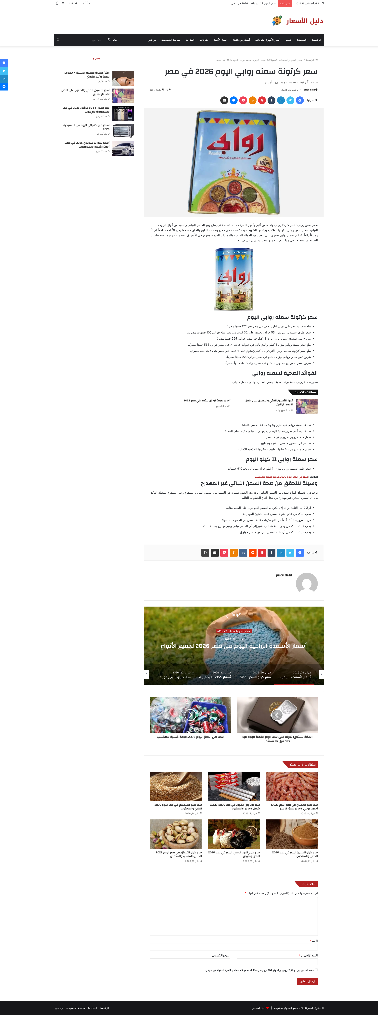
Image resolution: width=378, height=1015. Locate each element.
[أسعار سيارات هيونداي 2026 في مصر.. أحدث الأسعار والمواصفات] (123, 148)
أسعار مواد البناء (241, 40)
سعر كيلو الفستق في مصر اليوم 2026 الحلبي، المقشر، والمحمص (179, 854)
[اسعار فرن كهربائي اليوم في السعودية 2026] (123, 131)
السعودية (302, 40)
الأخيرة (97, 58)
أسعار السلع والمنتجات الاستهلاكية (285, 59)
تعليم (288, 40)
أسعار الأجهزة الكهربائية (267, 40)
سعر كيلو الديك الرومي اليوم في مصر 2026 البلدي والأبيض (234, 854)
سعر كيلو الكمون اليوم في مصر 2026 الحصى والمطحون (295, 854)
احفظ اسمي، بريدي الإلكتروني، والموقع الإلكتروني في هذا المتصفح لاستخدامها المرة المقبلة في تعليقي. (259, 970)
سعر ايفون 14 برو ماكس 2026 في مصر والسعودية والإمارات (242, 3)
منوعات (204, 40)
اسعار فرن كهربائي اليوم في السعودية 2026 (86, 127)
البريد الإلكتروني (308, 955)
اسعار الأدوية (220, 40)
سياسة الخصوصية (170, 40)
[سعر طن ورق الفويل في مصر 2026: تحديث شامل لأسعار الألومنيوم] (234, 786)
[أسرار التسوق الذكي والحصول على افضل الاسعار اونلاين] (307, 406)
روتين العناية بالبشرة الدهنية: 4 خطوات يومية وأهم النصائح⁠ (86, 74)
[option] (234, 646)
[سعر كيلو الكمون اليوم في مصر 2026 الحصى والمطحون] (292, 834)
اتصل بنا (190, 40)
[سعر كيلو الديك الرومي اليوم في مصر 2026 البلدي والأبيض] (234, 834)
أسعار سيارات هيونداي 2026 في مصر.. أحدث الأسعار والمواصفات (87, 144)
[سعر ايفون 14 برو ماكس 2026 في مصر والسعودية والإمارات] (123, 113)
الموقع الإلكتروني (221, 955)
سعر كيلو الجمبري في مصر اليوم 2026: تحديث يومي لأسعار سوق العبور (294, 806)
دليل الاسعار (258, 1007)
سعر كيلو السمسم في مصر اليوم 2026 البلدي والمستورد (178, 806)
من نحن (152, 40)
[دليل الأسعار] (297, 20)
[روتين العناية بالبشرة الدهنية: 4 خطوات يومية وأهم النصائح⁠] (123, 78)
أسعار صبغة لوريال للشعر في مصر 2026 (207, 400)
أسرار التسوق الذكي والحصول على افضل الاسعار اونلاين (269, 402)
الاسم (314, 940)
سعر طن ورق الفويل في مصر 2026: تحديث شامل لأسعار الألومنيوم (235, 806)
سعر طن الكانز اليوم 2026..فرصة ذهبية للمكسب (281, 477)
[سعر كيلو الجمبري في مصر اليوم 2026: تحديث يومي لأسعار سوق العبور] (292, 786)
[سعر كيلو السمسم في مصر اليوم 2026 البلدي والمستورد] (176, 786)
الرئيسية (316, 40)
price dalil (309, 89)
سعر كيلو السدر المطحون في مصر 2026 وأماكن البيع (233, 646)
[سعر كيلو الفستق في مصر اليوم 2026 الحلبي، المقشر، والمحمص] (176, 834)
